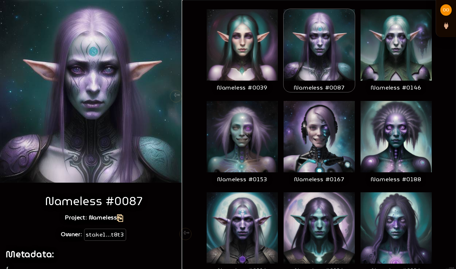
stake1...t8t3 (105, 234)
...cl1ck (450, 268)
